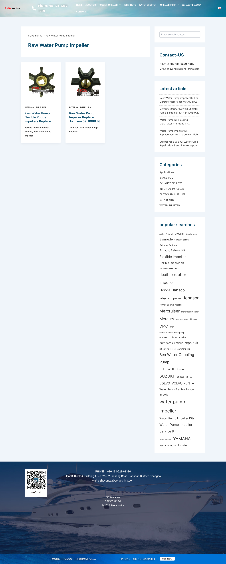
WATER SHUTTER (147, 5)
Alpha (162, 234)
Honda (164, 290)
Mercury (166, 318)
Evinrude (166, 239)
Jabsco (28, 131)
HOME (79, 5)
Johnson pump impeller (170, 305)
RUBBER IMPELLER (108, 5)
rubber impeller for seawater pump (174, 349)
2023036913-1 (113, 501)
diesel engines (191, 234)
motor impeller (182, 319)
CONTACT (81, 11)
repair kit (191, 343)
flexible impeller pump (169, 268)
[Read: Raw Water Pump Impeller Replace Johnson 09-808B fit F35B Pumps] (85, 81)
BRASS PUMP (167, 177)
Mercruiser (169, 311)
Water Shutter (165, 439)
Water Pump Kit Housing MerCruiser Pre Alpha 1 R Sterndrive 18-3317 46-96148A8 (178, 123)
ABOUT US (90, 5)
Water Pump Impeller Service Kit (175, 428)
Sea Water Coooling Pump (176, 358)
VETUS (189, 377)
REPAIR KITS (130, 5)
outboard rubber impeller (173, 337)
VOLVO (164, 383)
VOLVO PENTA (183, 383)
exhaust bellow (181, 239)
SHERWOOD (168, 369)
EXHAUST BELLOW (191, 5)
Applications (166, 172)
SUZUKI (166, 376)
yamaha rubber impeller (173, 445)
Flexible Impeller (172, 257)
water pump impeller (172, 406)
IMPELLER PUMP (167, 5)
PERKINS (178, 343)
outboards (166, 343)
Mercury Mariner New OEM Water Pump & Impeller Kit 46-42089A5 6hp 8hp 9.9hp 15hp (178, 112)
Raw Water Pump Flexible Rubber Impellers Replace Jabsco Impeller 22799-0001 (37, 121)
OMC (163, 326)
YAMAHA (182, 438)
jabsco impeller (170, 298)
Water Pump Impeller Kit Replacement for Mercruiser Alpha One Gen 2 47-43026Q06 (179, 134)
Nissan (194, 319)
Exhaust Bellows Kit (172, 250)
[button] (109, 5)
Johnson (74, 127)
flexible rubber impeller (36, 127)
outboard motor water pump (171, 332)
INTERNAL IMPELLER (35, 107)
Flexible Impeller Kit (171, 262)
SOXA (181, 369)
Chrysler (179, 233)
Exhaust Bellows (168, 245)
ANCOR (169, 234)
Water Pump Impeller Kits (176, 418)
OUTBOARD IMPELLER (172, 194)
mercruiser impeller (190, 312)
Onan (171, 327)
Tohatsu (179, 376)
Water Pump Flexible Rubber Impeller (177, 392)
